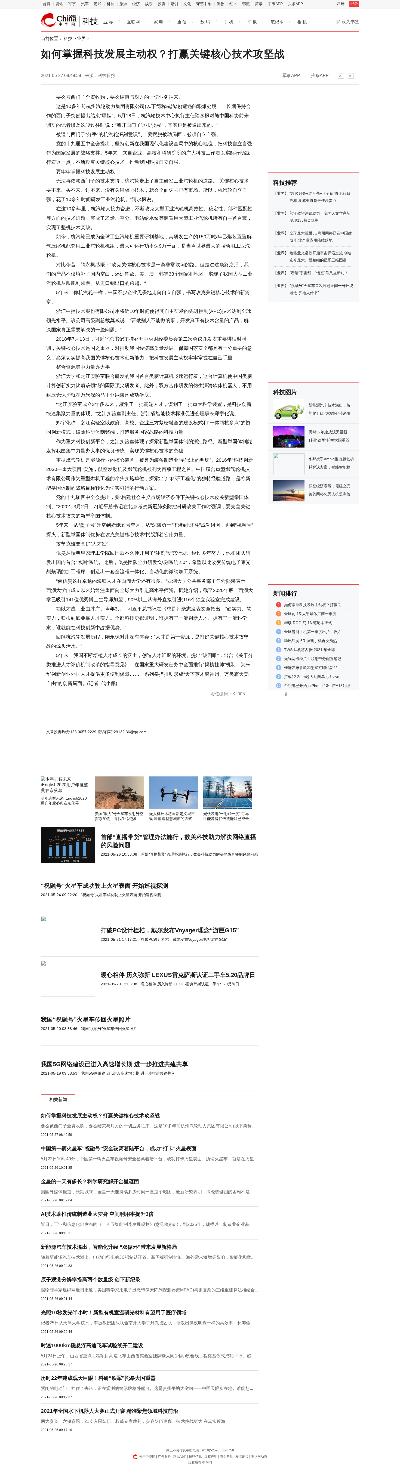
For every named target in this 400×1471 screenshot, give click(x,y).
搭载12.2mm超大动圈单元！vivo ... (314, 676)
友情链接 (241, 1456)
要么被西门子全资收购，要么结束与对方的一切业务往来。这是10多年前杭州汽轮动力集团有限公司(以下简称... (148, 1126)
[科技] (59, 20)
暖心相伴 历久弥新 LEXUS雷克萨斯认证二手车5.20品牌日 (178, 975)
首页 (46, 4)
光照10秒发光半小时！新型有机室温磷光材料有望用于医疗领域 (113, 1312)
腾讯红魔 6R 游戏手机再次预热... (312, 641)
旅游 (123, 4)
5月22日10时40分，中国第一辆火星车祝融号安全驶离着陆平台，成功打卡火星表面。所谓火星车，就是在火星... (149, 1159)
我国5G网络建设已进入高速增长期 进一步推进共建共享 (114, 1064)
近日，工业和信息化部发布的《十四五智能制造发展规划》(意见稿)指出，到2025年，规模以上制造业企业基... (147, 1224)
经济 (136, 4)
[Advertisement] (133, 762)
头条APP (295, 4)
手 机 (228, 22)
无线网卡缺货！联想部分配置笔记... (314, 658)
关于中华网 (147, 1456)
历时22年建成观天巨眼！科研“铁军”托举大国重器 (98, 1378)
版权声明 (210, 1456)
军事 (72, 4)
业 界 (108, 22)
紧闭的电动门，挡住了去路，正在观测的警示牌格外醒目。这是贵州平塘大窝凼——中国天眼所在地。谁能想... (147, 1388)
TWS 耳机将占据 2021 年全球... (311, 649)
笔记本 (277, 22)
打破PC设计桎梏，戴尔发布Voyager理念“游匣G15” (170, 930)
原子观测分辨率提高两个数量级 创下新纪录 (90, 1279)
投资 (161, 4)
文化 (187, 4)
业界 (81, 38)
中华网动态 (259, 1456)
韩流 (246, 4)
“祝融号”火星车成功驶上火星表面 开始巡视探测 (104, 885)
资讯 (59, 4)
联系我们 (179, 1456)
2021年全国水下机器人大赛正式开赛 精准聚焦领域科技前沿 (109, 1411)
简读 (259, 4)
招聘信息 (195, 1456)
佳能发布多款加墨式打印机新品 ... (313, 667)
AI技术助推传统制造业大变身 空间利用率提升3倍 (97, 1214)
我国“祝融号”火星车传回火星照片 (86, 1019)
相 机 (302, 22)
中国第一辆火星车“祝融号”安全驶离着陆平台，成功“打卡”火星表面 (118, 1148)
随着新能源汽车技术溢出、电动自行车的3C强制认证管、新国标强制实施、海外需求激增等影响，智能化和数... (147, 1257)
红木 (233, 4)
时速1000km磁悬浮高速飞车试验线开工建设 (92, 1345)
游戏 (97, 4)
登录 (354, 3)
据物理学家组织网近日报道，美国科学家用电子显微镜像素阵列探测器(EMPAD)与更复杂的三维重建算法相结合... (149, 1290)
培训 (174, 4)
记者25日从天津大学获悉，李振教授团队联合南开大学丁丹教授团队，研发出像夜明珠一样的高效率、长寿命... (147, 1323)
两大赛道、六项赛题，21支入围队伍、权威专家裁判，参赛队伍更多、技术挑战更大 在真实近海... (135, 1421)
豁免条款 (226, 1456)
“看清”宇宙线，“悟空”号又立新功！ (319, 273)
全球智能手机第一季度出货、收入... (314, 632)
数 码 (205, 22)
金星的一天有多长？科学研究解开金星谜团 (90, 1181)
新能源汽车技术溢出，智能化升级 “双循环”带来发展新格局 (109, 1247)
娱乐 (149, 4)
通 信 (182, 22)
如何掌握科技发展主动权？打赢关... (314, 605)
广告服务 (164, 1456)
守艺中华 (203, 4)
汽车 (85, 4)
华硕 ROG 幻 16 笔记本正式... (309, 623)
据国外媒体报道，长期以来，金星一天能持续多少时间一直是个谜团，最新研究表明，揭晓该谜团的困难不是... (147, 1191)
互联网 (133, 22)
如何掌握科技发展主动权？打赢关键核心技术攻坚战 (100, 1115)
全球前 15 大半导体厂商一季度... (312, 614)
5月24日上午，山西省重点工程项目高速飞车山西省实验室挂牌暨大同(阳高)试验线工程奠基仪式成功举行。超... (147, 1355)
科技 (110, 4)
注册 (340, 3)
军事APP (275, 4)
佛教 (220, 4)
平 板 (252, 22)
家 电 (158, 22)
